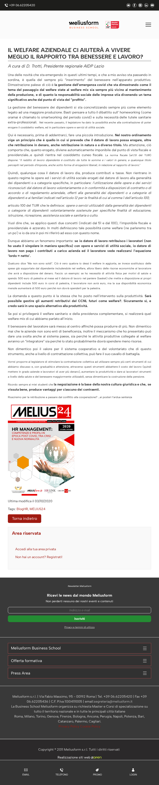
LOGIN (133, 774)
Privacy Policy (69, 726)
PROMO (97, 774)
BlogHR (22, 509)
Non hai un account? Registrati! (38, 557)
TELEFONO (61, 774)
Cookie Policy (90, 726)
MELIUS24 (37, 509)
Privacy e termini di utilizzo (79, 627)
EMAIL (25, 774)
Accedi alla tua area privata (35, 549)
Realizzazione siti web (74, 757)
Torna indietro (24, 518)
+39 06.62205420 (22, 5)
